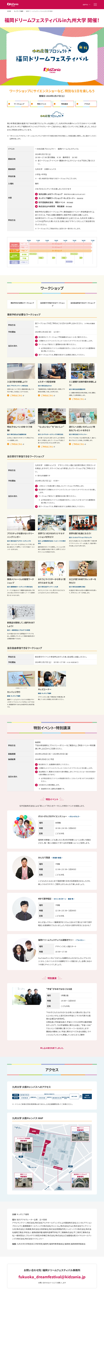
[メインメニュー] (95, 5)
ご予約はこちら (16, 395)
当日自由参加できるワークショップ (82, 303)
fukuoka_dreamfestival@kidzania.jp (52, 1276)
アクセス (87, 104)
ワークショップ (19, 104)
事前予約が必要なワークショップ (22, 303)
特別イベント (41, 104)
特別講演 (64, 104)
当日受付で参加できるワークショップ (52, 304)
